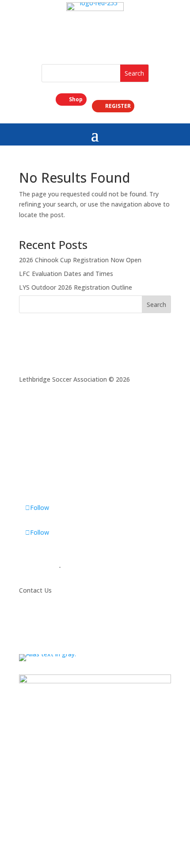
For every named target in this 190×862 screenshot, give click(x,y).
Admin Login (37, 567)
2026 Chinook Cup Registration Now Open (80, 260)
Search (156, 304)
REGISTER (118, 106)
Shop (76, 99)
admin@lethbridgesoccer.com (63, 635)
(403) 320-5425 (43, 625)
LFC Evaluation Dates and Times (66, 273)
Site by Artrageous (90, 567)
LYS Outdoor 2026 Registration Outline (75, 287)
